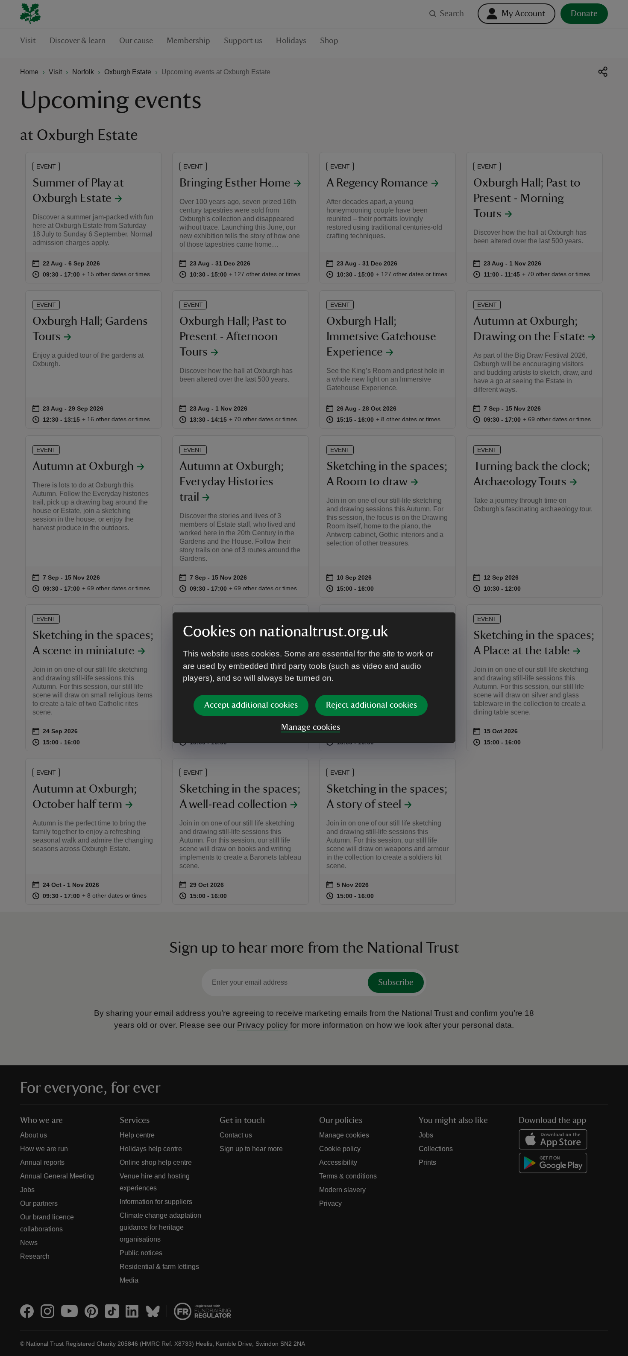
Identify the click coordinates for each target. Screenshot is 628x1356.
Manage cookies (310, 727)
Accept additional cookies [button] (251, 705)
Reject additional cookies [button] (371, 705)
